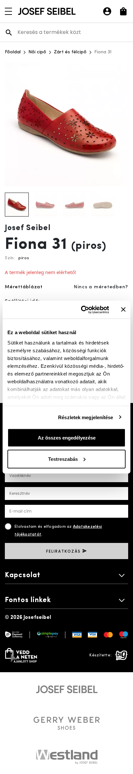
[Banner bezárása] (123, 309)
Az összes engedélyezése (67, 437)
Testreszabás (63, 458)
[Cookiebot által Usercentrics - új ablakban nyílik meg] (82, 309)
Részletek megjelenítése (85, 417)
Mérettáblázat (24, 287)
